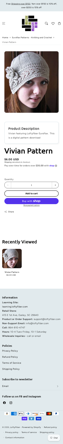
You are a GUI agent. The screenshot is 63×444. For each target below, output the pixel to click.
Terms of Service (11, 362)
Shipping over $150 (20, 4)
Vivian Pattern (9, 42)
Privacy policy (11, 432)
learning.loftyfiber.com (15, 306)
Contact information (14, 437)
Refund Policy (10, 357)
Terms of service (29, 432)
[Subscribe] (57, 386)
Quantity (8, 179)
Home (5, 37)
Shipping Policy (11, 369)
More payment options (31, 205)
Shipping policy (47, 432)
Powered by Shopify (31, 427)
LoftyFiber (15, 427)
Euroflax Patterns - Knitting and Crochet (32, 37)
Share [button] (11, 212)
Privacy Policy (10, 350)
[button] (3, 23)
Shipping (7, 162)
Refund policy (50, 427)
